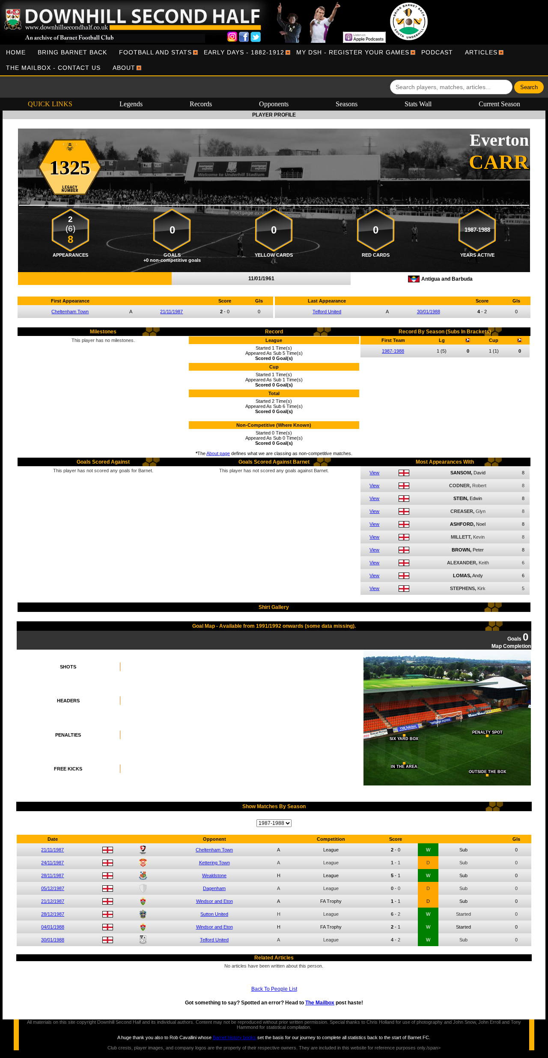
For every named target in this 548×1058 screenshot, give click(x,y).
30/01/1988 (428, 311)
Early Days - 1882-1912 (244, 52)
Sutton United (214, 914)
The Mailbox (319, 1003)
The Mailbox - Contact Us (53, 67)
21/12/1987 (52, 901)
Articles (481, 52)
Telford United (327, 311)
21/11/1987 (171, 311)
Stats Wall (418, 104)
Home (16, 52)
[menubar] (274, 60)
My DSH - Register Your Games (352, 52)
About (124, 67)
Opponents (274, 104)
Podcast (437, 52)
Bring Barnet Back (72, 52)
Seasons (346, 104)
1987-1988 (393, 351)
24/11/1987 (52, 862)
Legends (131, 104)
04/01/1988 (52, 926)
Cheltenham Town (70, 311)
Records (201, 104)
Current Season (499, 104)
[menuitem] (16, 52)
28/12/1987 (52, 914)
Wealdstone (214, 875)
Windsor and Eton (214, 901)
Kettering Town (214, 862)
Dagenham (214, 888)
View (374, 472)
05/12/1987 (52, 888)
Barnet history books (234, 1037)
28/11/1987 (52, 875)
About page (218, 453)
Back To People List (274, 989)
